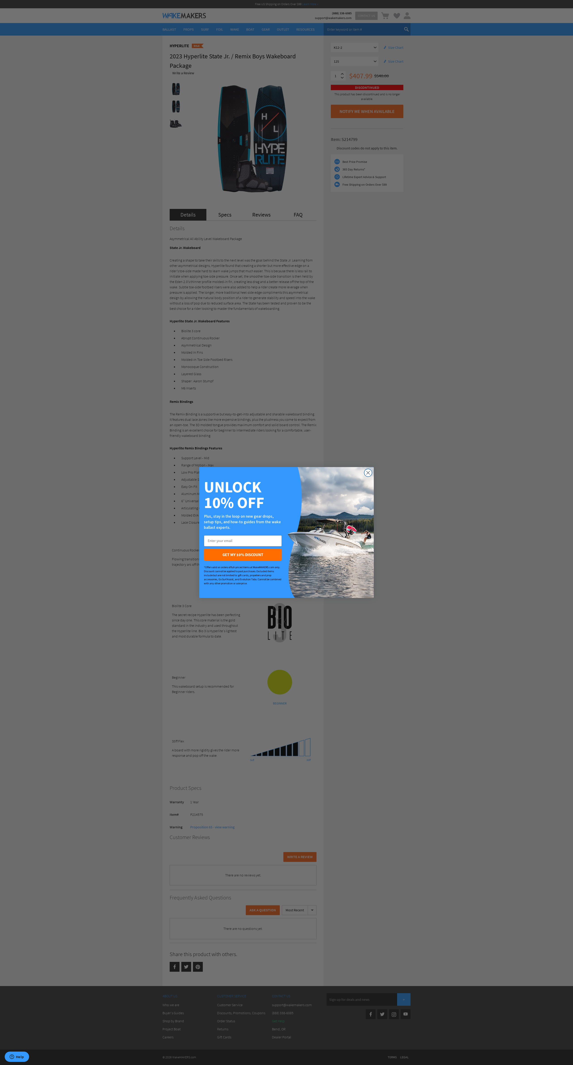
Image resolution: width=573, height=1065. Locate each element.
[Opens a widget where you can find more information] (16, 1057)
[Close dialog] (368, 473)
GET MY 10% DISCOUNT (242, 554)
